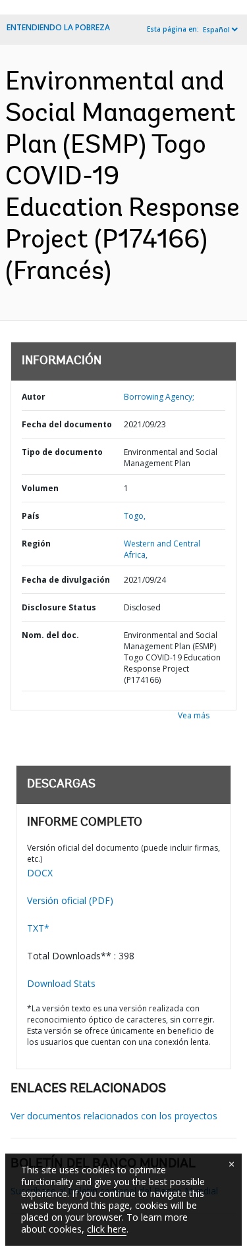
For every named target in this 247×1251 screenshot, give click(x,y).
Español (216, 29)
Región (36, 543)
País (31, 515)
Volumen (40, 488)
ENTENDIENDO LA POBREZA (58, 27)
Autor (33, 396)
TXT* (38, 928)
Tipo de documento (62, 452)
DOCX (40, 872)
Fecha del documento (67, 424)
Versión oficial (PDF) (70, 900)
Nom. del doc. (50, 635)
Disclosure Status (59, 607)
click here (106, 1229)
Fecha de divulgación (66, 579)
